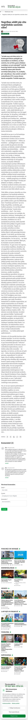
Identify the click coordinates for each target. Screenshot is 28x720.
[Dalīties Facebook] (7, 436)
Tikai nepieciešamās (14, 712)
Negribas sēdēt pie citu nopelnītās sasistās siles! (14, 14)
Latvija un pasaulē (5, 621)
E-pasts (3, 493)
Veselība (4, 641)
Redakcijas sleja (9, 11)
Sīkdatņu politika (15, 703)
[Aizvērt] (24, 689)
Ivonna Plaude (6, 31)
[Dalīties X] (10, 436)
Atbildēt (7, 463)
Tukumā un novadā (6, 558)
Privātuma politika (6, 703)
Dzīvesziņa (4, 664)
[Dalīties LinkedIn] (14, 436)
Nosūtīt (4, 509)
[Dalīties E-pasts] (20, 436)
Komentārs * (4, 499)
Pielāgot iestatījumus (14, 708)
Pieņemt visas (14, 716)
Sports (3, 597)
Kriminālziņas (5, 577)
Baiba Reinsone (5, 669)
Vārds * (3, 487)
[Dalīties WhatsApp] (17, 436)
